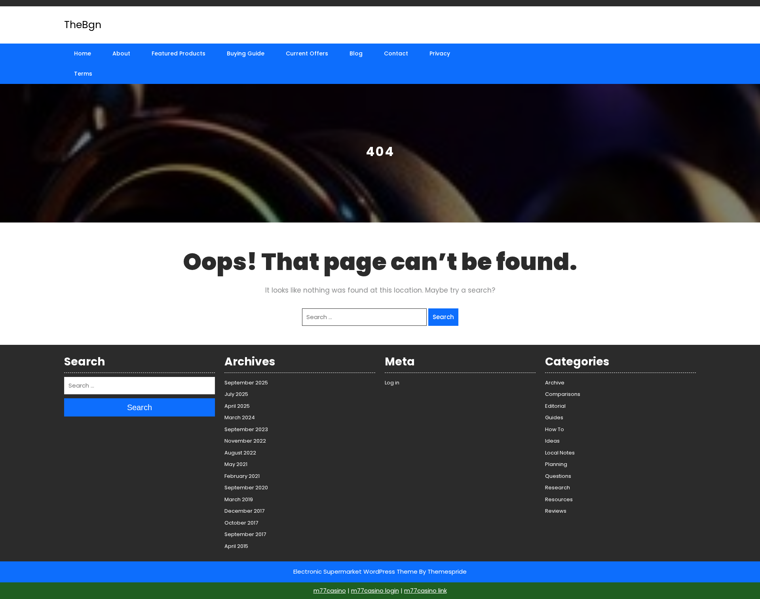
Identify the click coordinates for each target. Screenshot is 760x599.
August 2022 (240, 452)
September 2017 (245, 534)
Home (82, 53)
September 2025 (246, 382)
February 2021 (242, 476)
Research (557, 487)
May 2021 (235, 464)
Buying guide (245, 53)
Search (443, 317)
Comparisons (562, 394)
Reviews (555, 511)
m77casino (330, 590)
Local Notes (560, 452)
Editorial (555, 406)
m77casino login (375, 590)
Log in (392, 382)
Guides (554, 417)
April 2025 (237, 406)
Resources (559, 499)
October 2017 (241, 523)
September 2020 (246, 487)
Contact (396, 53)
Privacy (439, 53)
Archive (554, 382)
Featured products (178, 53)
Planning (556, 464)
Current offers (307, 53)
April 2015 (236, 546)
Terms (83, 74)
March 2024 (239, 417)
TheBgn (82, 25)
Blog (356, 53)
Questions (558, 476)
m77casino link (425, 590)
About (121, 53)
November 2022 (245, 441)
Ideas (552, 441)
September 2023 (246, 429)
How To (554, 429)
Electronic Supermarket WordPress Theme (355, 571)
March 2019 (238, 499)
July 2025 (236, 394)
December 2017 (244, 511)
